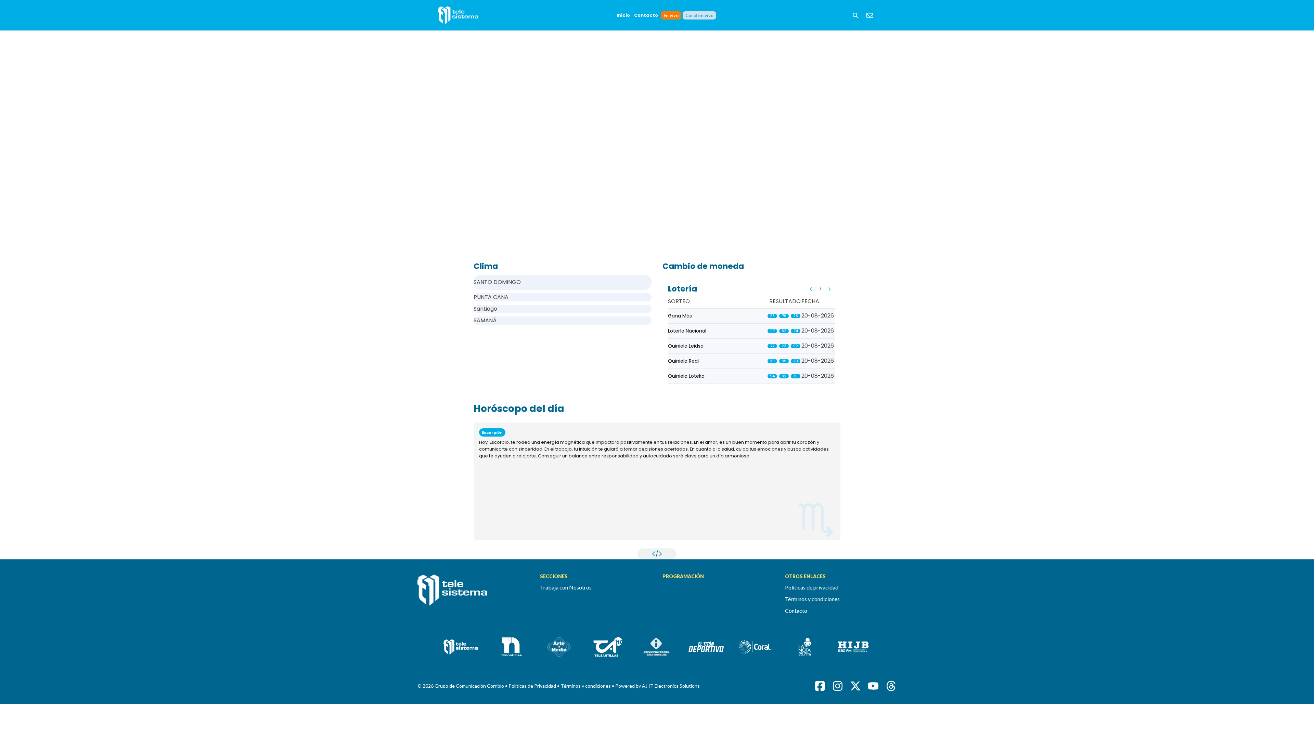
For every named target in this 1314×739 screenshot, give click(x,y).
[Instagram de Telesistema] (837, 685)
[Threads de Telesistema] (891, 685)
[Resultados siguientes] (829, 289)
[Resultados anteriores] (811, 289)
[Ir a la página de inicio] (473, 594)
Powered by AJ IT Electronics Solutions (657, 686)
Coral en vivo (699, 15)
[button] (855, 15)
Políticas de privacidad (811, 587)
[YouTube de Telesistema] (873, 685)
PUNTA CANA (491, 297)
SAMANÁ (485, 320)
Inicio (623, 15)
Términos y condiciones (812, 599)
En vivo (671, 15)
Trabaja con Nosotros (566, 587)
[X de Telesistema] (855, 685)
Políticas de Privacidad (532, 686)
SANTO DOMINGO (497, 282)
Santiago (485, 309)
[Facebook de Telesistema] (819, 685)
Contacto (646, 15)
